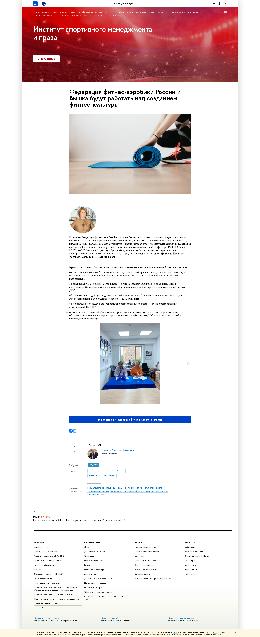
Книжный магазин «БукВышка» (198, 556)
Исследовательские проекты (147, 551)
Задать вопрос (46, 58)
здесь (175, 632)
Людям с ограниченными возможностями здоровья (56, 599)
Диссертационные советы (146, 560)
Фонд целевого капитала (45, 578)
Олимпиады (89, 556)
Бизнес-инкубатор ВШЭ (94, 587)
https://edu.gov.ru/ (109, 618)
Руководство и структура (45, 551)
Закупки (37, 569)
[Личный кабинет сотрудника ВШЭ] (219, 4)
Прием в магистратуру (94, 569)
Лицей (87, 547)
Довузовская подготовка (95, 551)
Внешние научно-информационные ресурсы (154, 578)
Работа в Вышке (41, 607)
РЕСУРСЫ (190, 542)
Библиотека (190, 547)
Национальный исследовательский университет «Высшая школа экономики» (72, 12)
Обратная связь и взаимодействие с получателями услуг (106, 597)
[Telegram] (74, 431)
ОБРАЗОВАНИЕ (92, 542)
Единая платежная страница (46, 603)
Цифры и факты (41, 547)
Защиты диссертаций (144, 565)
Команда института (123, 3)
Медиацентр (190, 565)
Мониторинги (141, 556)
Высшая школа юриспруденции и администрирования (113, 487)
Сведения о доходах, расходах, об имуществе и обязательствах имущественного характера (55, 588)
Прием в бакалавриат (93, 560)
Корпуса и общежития (44, 565)
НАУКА (138, 542)
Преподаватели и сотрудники (47, 560)
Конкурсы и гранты (143, 574)
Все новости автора (109, 454)
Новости (116, 15)
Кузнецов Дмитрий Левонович (117, 450)
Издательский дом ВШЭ (195, 551)
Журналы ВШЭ (191, 569)
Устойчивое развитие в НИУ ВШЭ (49, 556)
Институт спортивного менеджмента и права (83, 15)
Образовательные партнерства (98, 592)
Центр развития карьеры (95, 583)
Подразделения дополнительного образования (140, 12)
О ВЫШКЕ (39, 542)
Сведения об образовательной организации (53, 594)
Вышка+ (87, 565)
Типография (190, 560)
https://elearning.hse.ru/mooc (181, 618)
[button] (188, 363)
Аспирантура (90, 574)
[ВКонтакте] (71, 431)
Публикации (190, 574)
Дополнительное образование (98, 578)
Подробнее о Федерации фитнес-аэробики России (130, 420)
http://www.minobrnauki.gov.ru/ (47, 618)
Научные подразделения (145, 547)
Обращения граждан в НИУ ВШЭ (48, 574)
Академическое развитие (146, 569)
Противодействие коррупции (47, 583)
